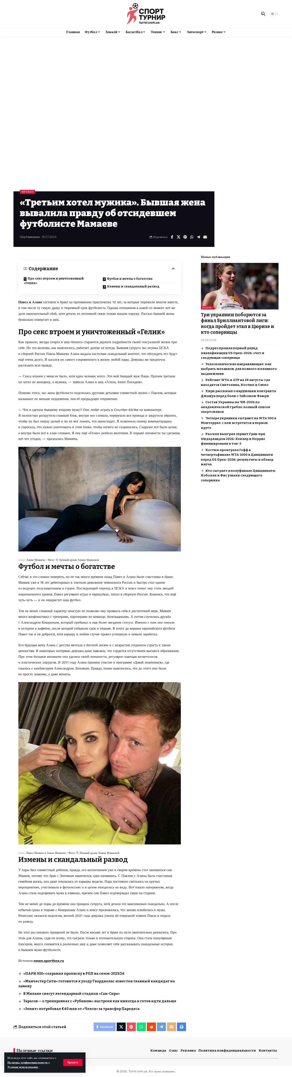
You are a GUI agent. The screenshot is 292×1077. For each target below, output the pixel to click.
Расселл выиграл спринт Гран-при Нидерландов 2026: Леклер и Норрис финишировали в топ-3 (233, 438)
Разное (207, 307)
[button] (72, 1062)
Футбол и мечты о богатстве (130, 279)
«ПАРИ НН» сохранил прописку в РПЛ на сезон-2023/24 (73, 973)
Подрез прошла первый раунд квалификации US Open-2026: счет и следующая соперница (232, 353)
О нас (173, 1050)
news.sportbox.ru (49, 961)
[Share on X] (178, 237)
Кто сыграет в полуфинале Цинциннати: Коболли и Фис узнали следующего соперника (238, 475)
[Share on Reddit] (151, 1027)
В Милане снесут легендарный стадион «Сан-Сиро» (71, 994)
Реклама (188, 1050)
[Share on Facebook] (172, 237)
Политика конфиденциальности (27, 1062)
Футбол (27, 191)
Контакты (268, 1050)
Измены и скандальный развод (133, 286)
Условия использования (23, 1067)
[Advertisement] (146, 68)
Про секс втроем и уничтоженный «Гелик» (54, 281)
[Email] (205, 237)
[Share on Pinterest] (185, 237)
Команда (158, 1050)
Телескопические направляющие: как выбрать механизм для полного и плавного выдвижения (239, 368)
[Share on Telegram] (198, 237)
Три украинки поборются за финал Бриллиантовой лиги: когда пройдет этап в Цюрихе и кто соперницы (237, 323)
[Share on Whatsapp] (192, 237)
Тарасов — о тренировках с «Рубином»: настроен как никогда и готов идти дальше (99, 1001)
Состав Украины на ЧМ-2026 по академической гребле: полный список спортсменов (235, 407)
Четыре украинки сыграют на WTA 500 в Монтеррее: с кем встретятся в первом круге (238, 422)
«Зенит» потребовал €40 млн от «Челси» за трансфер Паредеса (81, 1009)
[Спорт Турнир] (146, 14)
